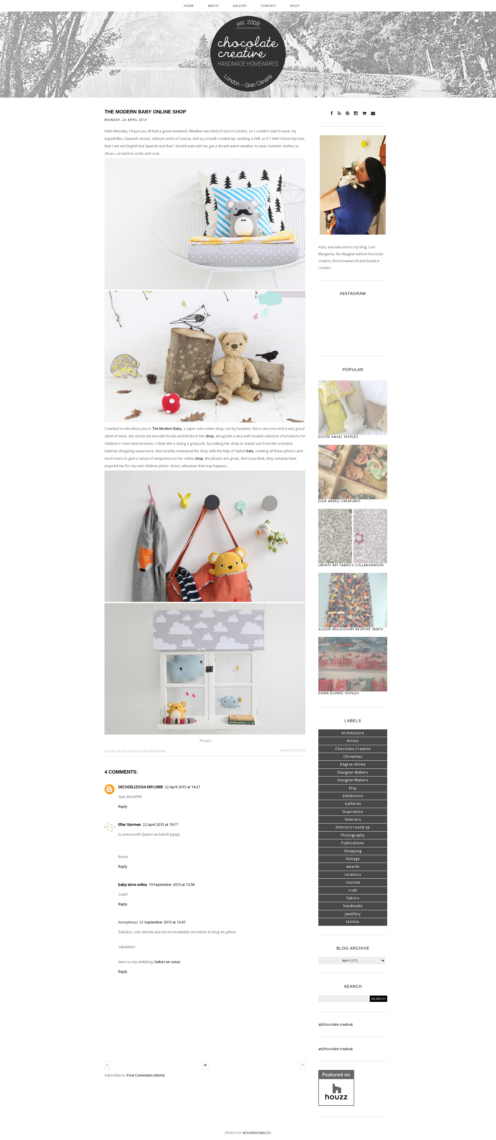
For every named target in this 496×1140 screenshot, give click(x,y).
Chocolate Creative (353, 749)
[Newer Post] (107, 1065)
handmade (353, 906)
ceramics (352, 875)
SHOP (294, 6)
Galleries (353, 804)
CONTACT (268, 6)
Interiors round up (353, 827)
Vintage (353, 859)
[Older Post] (302, 1065)
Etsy (352, 788)
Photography (353, 835)
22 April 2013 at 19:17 (160, 824)
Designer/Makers (353, 780)
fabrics (352, 898)
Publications (352, 843)
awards (353, 867)
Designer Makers (353, 772)
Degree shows (353, 764)
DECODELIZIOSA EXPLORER (140, 787)
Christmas (352, 757)
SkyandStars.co (256, 1133)
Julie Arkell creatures (339, 501)
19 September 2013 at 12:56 (172, 884)
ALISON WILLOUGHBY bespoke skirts (350, 629)
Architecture (353, 733)
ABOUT (213, 6)
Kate (249, 451)
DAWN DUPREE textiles (338, 693)
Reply (122, 806)
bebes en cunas (167, 962)
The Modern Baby (167, 428)
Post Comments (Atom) (146, 1075)
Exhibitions (353, 796)
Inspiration (352, 812)
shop (210, 436)
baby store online (132, 884)
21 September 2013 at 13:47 (162, 922)
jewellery (353, 914)
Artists (353, 741)
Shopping (353, 851)
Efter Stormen (129, 824)
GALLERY (240, 6)
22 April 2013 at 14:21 (182, 787)
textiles (352, 922)
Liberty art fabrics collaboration (351, 565)
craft (352, 890)
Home (189, 6)
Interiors (353, 820)
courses (353, 882)
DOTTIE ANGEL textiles (338, 437)
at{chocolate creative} (335, 1025)
